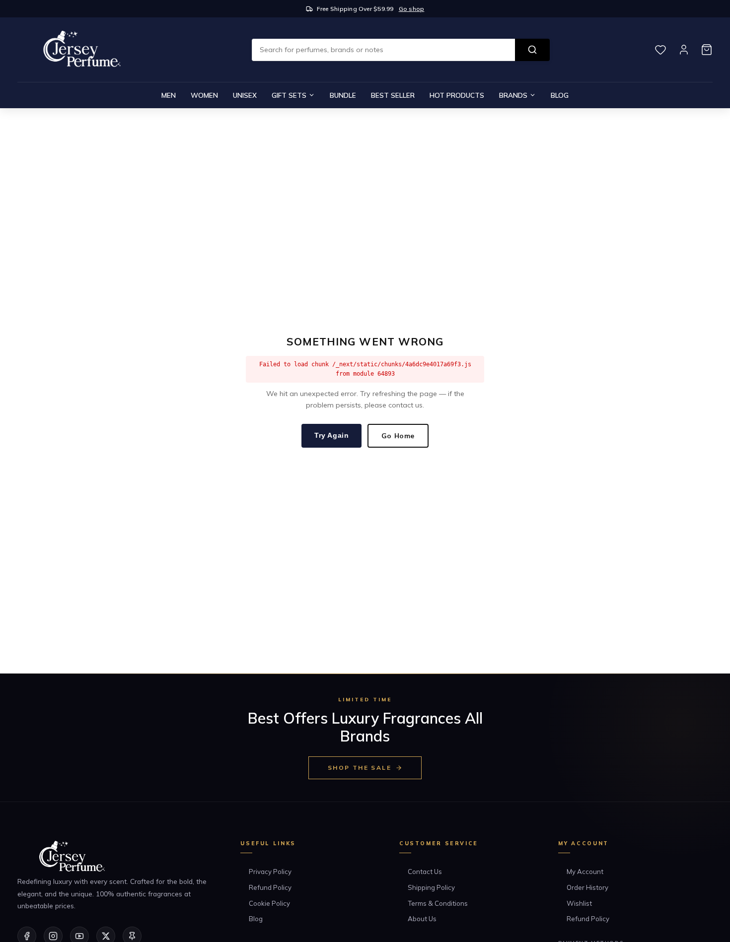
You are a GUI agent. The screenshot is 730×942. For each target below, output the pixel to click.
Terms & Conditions (438, 903)
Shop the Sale (359, 767)
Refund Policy (270, 887)
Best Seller (393, 95)
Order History (587, 887)
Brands (513, 95)
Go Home (398, 435)
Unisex (245, 95)
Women (204, 95)
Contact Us (425, 871)
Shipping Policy (431, 887)
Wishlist (579, 903)
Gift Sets (289, 95)
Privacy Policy (270, 871)
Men (168, 95)
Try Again (331, 435)
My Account (585, 871)
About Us (422, 919)
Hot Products (457, 95)
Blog (560, 95)
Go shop (412, 8)
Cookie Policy (269, 903)
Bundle (343, 95)
